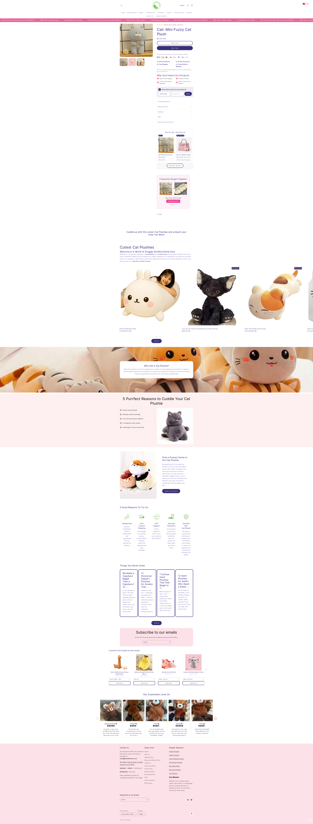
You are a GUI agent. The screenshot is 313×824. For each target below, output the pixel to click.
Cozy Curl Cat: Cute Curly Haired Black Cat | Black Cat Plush (200, 328)
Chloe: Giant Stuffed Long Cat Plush (255, 328)
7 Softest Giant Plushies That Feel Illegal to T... (164, 581)
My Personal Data (150, 771)
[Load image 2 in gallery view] (132, 62)
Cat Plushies (173, 773)
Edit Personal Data (150, 774)
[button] (121, 5)
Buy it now (174, 48)
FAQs (159, 117)
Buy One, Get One (175, 165)
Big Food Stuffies (175, 770)
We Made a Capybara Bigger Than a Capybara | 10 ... (128, 580)
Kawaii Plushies (174, 751)
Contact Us (148, 763)
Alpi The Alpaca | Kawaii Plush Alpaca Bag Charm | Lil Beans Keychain (184, 155)
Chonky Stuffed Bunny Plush (127, 328)
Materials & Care (163, 106)
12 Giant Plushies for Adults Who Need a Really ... (183, 581)
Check (188, 94)
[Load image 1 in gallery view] (123, 62)
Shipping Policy (149, 757)
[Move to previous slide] (97, 719)
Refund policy (149, 783)
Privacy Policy (149, 768)
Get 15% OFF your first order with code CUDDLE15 (90, 20)
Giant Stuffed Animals (176, 759)
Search (147, 751)
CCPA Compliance (150, 780)
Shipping (160, 112)
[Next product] (206, 669)
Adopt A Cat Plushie (171, 491)
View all (156, 341)
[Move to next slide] (215, 719)
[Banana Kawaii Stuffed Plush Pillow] (144, 662)
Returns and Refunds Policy (152, 760)
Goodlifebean (127, 819)
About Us (147, 754)
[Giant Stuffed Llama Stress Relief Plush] (119, 662)
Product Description (164, 101)
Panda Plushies (174, 755)
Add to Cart (119, 683)
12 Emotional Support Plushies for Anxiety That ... (147, 580)
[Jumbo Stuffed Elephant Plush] (193, 662)
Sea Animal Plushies (175, 762)
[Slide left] (153, 336)
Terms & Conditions (150, 766)
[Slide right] (160, 336)
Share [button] (160, 214)
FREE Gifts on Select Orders (35, 20)
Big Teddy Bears (174, 766)
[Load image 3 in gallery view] (140, 62)
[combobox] (166, 160)
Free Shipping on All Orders (59, 20)
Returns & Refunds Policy (166, 122)
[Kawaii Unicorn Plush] (168, 662)
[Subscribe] (169, 642)
